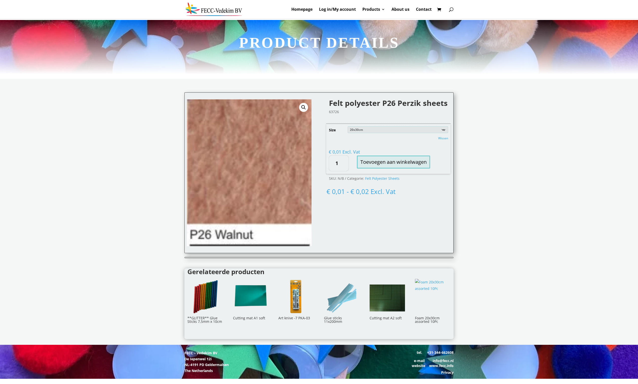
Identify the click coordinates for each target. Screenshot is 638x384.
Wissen (443, 138)
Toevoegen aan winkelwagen (393, 162)
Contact (424, 9)
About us (400, 9)
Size (332, 130)
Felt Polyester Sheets (382, 178)
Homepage (302, 9)
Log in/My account (337, 9)
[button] (303, 107)
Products (371, 9)
